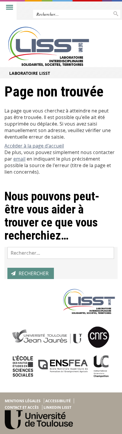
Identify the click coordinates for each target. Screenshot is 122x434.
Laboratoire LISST (29, 73)
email (19, 159)
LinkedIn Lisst (57, 407)
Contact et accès (22, 407)
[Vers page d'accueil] (49, 46)
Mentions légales (23, 400)
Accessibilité (58, 400)
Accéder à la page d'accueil (34, 145)
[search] (60, 253)
